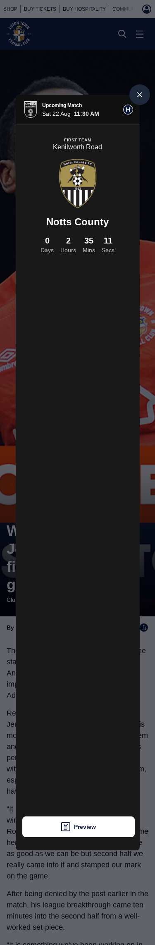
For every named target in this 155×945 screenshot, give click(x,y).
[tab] (128, 109)
